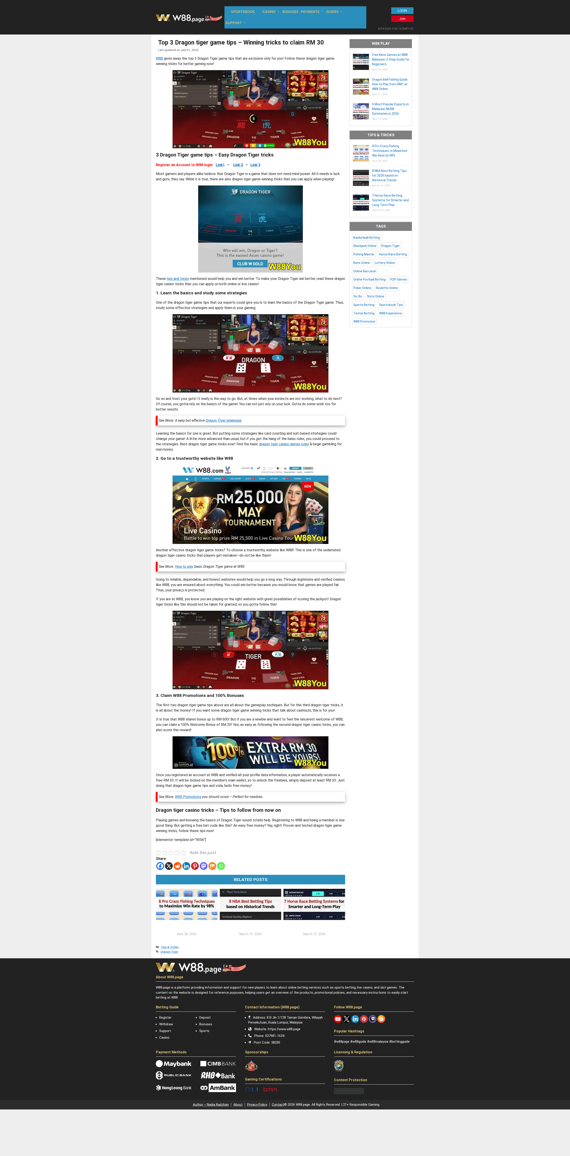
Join (402, 19)
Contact (278, 1105)
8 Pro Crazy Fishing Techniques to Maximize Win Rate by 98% (389, 150)
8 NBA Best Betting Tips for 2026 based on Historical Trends (389, 175)
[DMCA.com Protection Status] (349, 1093)
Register (165, 1018)
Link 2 (238, 165)
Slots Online (375, 296)
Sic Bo (357, 296)
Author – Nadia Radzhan (211, 1105)
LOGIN (402, 11)
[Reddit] (177, 866)
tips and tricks (178, 279)
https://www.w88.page (284, 1029)
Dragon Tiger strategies (224, 420)
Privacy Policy (257, 1105)
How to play (184, 566)
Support (165, 1031)
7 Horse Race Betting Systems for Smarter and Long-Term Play (390, 200)
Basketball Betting (366, 237)
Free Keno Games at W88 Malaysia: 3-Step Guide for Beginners (390, 59)
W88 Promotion (364, 321)
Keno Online (361, 263)
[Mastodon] (204, 866)
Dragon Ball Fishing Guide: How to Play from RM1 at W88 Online (390, 84)
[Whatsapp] (221, 866)
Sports (204, 1031)
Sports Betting (364, 305)
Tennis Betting (364, 313)
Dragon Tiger (169, 951)
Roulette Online (387, 288)
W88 (159, 58)
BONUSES (290, 12)
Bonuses (205, 1024)
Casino (164, 1038)
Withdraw (166, 1024)
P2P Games (398, 279)
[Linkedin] (186, 866)
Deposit (205, 1018)
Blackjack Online (365, 246)
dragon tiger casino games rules (284, 444)
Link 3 (255, 165)
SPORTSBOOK (243, 12)
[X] (169, 866)
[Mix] (212, 866)
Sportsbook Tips (391, 305)
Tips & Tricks (170, 947)
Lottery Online (385, 263)
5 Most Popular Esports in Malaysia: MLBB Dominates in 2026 (390, 108)
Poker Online (362, 288)
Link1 (220, 165)
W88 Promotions (188, 797)
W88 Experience (390, 313)
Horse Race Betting (393, 254)
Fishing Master (364, 254)
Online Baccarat (364, 271)
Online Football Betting (369, 279)
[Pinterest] (195, 866)
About (237, 1105)
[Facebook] (160, 866)
